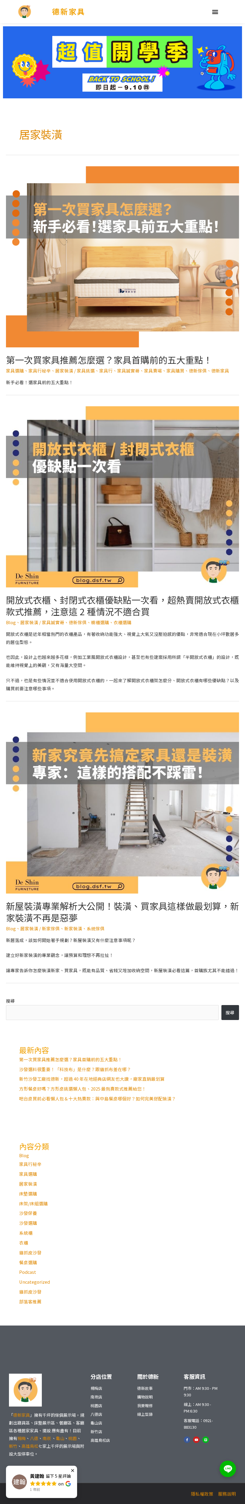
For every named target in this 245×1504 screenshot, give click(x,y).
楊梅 (21, 1438)
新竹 (13, 1446)
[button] (215, 11)
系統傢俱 (96, 928)
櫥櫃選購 (100, 622)
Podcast (27, 1272)
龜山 (60, 1438)
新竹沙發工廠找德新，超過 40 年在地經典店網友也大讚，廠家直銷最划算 (92, 1079)
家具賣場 (153, 370)
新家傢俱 (51, 928)
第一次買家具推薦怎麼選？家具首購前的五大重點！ (109, 359)
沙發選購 (28, 1223)
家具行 (106, 370)
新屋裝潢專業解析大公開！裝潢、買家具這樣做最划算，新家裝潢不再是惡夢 (122, 911)
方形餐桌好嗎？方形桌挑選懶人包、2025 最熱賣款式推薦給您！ (82, 1088)
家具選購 (15, 370)
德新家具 (68, 11)
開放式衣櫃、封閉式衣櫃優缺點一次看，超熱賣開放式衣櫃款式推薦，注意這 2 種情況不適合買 (122, 605)
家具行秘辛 (39, 370)
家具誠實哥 (128, 370)
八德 (34, 1438)
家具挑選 (86, 370)
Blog (11, 622)
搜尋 (10, 1001)
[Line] (205, 1439)
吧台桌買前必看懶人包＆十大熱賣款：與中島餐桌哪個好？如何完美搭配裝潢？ (97, 1098)
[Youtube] (196, 1439)
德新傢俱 (198, 370)
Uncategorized (34, 1282)
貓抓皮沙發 (30, 1252)
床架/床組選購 (33, 1203)
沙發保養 (28, 1213)
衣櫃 (23, 1242)
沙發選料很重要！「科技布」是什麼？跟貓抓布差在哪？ (75, 1069)
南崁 (47, 1438)
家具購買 (175, 370)
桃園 (72, 1438)
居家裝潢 (64, 370)
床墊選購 (28, 1193)
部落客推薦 (30, 1301)
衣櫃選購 (122, 622)
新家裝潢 (73, 928)
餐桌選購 (28, 1262)
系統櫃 (26, 1233)
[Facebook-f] (187, 1439)
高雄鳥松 (30, 1446)
